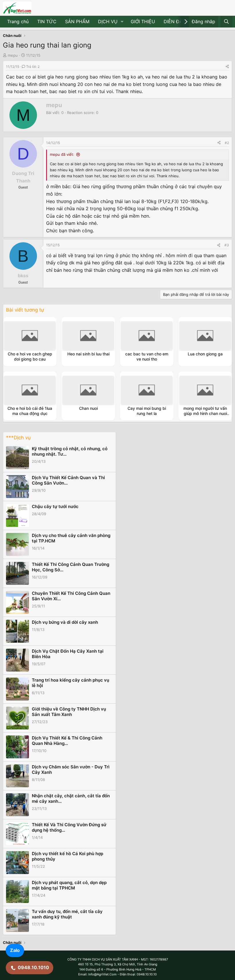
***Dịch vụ (18, 437)
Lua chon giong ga (205, 353)
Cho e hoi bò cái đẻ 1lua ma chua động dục (29, 411)
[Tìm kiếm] (226, 22)
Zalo (15, 950)
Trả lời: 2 (33, 66)
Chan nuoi (88, 408)
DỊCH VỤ (107, 21)
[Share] (227, 66)
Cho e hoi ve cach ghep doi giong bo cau (30, 356)
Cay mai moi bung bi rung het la (147, 411)
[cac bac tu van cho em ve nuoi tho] (147, 335)
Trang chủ (18, 21)
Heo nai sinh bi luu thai (88, 353)
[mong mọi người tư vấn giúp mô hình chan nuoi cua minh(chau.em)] (205, 390)
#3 (226, 245)
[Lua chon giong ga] (205, 335)
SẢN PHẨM (77, 21)
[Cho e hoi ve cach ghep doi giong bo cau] (30, 335)
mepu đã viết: (62, 154)
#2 (227, 143)
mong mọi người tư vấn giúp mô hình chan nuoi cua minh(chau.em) (205, 413)
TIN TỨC (46, 21)
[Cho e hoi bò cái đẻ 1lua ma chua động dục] (30, 390)
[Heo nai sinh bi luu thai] (88, 335)
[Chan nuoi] (88, 390)
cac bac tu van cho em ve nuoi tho (146, 356)
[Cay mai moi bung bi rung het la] (147, 390)
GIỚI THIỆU (143, 21)
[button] (122, 22)
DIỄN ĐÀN (175, 21)
